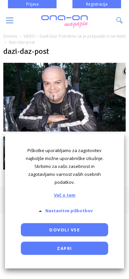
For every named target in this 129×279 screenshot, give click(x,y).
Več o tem (64, 195)
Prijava (32, 4)
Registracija (97, 4)
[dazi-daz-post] (64, 130)
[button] (119, 20)
